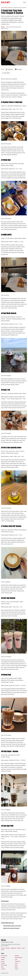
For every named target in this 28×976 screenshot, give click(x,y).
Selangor (17, 955)
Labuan (16, 968)
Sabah (16, 967)
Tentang (3, 948)
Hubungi (8, 948)
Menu (24, 2)
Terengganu (17, 961)
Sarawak (3, 968)
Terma (2, 949)
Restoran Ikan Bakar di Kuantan (11, 928)
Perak (16, 963)
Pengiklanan (13, 948)
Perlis (2, 967)
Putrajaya (3, 957)
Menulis (19, 948)
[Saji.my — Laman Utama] (5, 2)
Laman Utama (4, 7)
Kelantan (3, 963)
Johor (16, 959)
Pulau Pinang (4, 965)
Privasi (23, 948)
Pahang (10, 7)
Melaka (2, 959)
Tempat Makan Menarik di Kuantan (12, 925)
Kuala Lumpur (4, 955)
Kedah (16, 965)
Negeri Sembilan (18, 957)
